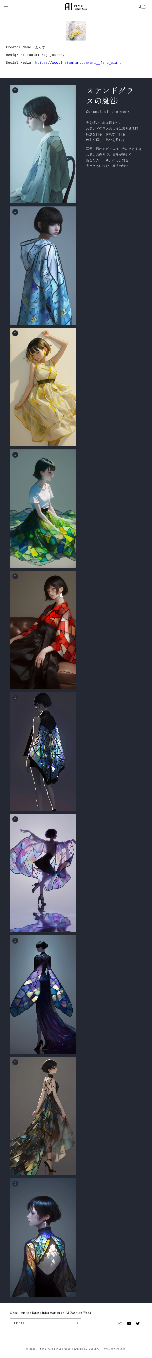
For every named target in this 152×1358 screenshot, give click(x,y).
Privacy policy (115, 1348)
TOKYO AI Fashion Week (55, 1349)
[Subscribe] (76, 1323)
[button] (140, 7)
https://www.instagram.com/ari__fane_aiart (78, 63)
